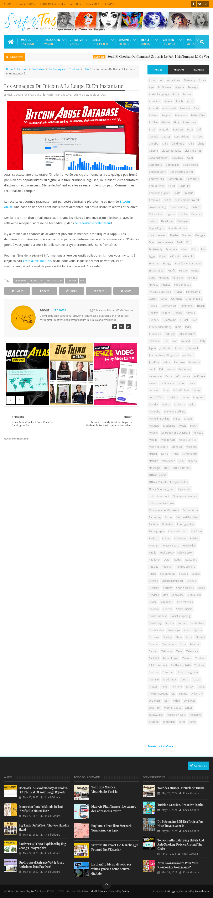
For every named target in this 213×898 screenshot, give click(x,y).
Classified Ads (193, 150)
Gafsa (163, 298)
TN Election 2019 (181, 665)
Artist (190, 101)
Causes (166, 136)
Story (7, 4)
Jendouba (165, 348)
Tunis (164, 686)
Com (190, 157)
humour (190, 312)
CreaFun (188, 193)
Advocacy (189, 80)
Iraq (174, 341)
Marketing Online (159, 418)
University (197, 693)
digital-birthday (177, 228)
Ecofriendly (155, 249)
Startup (167, 637)
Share (45, 290)
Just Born (187, 355)
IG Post (183, 319)
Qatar (167, 559)
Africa (202, 80)
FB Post (153, 284)
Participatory (190, 510)
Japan (152, 348)
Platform (22, 69)
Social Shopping (180, 616)
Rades (178, 559)
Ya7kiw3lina (156, 714)
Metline (153, 432)
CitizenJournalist (171, 150)
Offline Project (157, 475)
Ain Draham (165, 87)
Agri (151, 87)
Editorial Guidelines (52, 4)
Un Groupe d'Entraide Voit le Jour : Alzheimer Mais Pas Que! (41, 864)
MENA (193, 425)
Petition (153, 524)
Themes (157, 69)
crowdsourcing (179, 207)
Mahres (166, 404)
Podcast (154, 538)
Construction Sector (181, 171)
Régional (167, 566)
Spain (186, 630)
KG (177, 376)
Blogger (173, 891)
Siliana (153, 602)
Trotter (153, 686)
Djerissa (187, 235)
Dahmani (196, 214)
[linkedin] (206, 4)
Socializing (155, 623)
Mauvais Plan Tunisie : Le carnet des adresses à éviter (113, 808)
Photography (157, 531)
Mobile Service (187, 439)
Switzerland (169, 644)
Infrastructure (186, 334)
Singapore (166, 602)
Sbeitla (196, 573)
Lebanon (154, 390)
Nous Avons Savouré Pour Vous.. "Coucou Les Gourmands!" (178, 865)
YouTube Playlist (176, 714)
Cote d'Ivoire (157, 185)
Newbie (153, 460)
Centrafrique (181, 136)
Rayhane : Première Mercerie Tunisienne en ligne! (111, 828)
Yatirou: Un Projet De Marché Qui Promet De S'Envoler (114, 847)
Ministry (198, 432)
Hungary (154, 319)
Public (152, 552)
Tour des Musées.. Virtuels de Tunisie (104, 789)
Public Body (167, 552)
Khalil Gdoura (99, 891)
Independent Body (160, 327)
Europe (183, 270)
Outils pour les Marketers (164, 510)
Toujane (154, 672)
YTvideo (154, 721)
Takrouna (166, 651)
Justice (166, 362)
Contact (110, 4)
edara (184, 249)
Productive (38, 69)
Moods (27, 41)
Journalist (192, 348)
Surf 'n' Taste (38, 891)
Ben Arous (181, 115)
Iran (165, 341)
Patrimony (155, 517)
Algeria (179, 87)
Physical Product (178, 531)
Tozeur (196, 679)
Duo (151, 242)
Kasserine (194, 362)
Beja (196, 108)
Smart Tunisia (184, 609)
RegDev (153, 566)
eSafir (171, 270)
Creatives (154, 200)
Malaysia (179, 404)
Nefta (164, 453)
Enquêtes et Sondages (188, 263)
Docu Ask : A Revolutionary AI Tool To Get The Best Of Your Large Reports (43, 790)
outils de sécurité (159, 496)
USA (86, 69)
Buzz (190, 129)
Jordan (179, 348)
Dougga (200, 235)
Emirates (154, 263)
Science (153, 580)
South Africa (197, 623)
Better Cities (198, 115)
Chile (191, 143)
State (179, 637)
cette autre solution (37, 261)
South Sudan (156, 630)
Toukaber (168, 672)
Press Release (171, 545)
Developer (167, 221)
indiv (188, 327)
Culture (196, 207)
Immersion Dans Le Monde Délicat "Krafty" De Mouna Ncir (41, 809)
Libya (166, 390)
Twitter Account (158, 693)
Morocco (191, 446)
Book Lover (189, 122)
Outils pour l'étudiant (185, 496)
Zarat (181, 721)
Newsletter (168, 460)
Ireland (185, 341)
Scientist (192, 580)
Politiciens (180, 538)
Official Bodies (182, 468)
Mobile (153, 439)
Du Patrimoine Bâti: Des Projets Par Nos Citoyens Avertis (180, 824)
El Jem (162, 256)
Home (9, 69)
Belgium (166, 115)
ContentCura (175, 178)
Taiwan (153, 651)
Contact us (200, 765)
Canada (153, 136)
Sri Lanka (154, 637)
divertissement (157, 235)
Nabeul (153, 453)
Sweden (154, 644)
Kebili (152, 369)
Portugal (154, 545)
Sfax (165, 594)
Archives (198, 69)
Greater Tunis (194, 298)
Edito (194, 249)
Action (152, 80)
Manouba (154, 411)
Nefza (175, 453)
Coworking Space (159, 193)
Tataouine (192, 651)
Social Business (158, 616)
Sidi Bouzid (194, 594)
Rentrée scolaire (185, 566)
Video (176, 700)
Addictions (173, 80)
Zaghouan (168, 721)
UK (173, 693)
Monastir (177, 446)
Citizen (170, 41)
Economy (171, 249)
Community (92, 4)
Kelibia (171, 369)
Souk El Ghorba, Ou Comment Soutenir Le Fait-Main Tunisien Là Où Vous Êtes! (145, 56)
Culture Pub (156, 214)
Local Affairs (156, 397)
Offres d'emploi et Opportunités (168, 482)
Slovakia (154, 609)
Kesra (168, 376)
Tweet (19, 290)
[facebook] (193, 4)
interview (154, 341)
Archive (187, 94)
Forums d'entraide (160, 291)
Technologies (57, 69)
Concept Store (157, 171)
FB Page (192, 277)
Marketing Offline (174, 411)
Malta (191, 404)
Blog (176, 122)
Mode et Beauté (158, 446)
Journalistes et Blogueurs (164, 355)
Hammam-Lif (168, 305)
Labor (181, 383)
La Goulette (167, 383)
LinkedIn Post (181, 390)
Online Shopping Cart (162, 489)
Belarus (153, 115)
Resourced (51, 41)
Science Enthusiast (172, 580)
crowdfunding (157, 207)
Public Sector (185, 552)
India (178, 327)
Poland (166, 538)
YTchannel (195, 714)
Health (201, 305)
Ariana (168, 101)
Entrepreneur (157, 270)
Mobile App (168, 439)
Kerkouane (155, 376)
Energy (167, 263)
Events (195, 270)
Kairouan (179, 362)
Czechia (183, 214)
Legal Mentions (25, 4)
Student (200, 637)
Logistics (173, 397)
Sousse (182, 623)
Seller (101, 41)
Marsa (177, 418)
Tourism (154, 679)
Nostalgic (154, 468)
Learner (125, 41)
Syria (183, 644)
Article (179, 101)
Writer (188, 707)
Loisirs (185, 397)
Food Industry (182, 284)
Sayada (183, 573)
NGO (181, 460)
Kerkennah (184, 369)
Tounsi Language (187, 672)
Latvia (192, 383)
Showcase (178, 594)
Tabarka (194, 644)
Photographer (185, 524)
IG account (169, 319)
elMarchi (188, 256)
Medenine (169, 425)
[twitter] (200, 4)
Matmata (154, 425)
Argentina (155, 101)
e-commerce (165, 242)
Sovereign (174, 630)
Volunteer (189, 700)
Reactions (191, 559)
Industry (170, 334)
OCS (166, 468)
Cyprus (170, 214)
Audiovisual (169, 108)
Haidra (153, 305)
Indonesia (155, 334)
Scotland (154, 587)
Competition (190, 164)
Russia (152, 573)
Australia (185, 108)
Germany (176, 298)
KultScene (199, 376)
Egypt (152, 256)
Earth (180, 242)
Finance (165, 284)
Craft (177, 193)
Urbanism (155, 700)
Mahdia (153, 404)
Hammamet (186, 305)
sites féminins (185, 602)
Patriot (169, 517)
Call (199, 129)
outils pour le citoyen (161, 503)
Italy (202, 341)
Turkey (189, 686)
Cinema (153, 150)
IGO (194, 319)
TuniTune (176, 686)
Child (165, 143)
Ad (161, 80)
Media (182, 425)
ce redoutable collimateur (93, 223)
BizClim (153, 122)
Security (167, 587)
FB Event (164, 277)
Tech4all (154, 658)
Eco (188, 242)
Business (82, 56)
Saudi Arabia (167, 573)
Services (154, 594)
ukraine (182, 693)
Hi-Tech (165, 312)
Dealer (147, 41)
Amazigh (193, 87)
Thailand (200, 658)
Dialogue (182, 221)
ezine (152, 277)
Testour (186, 658)
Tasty (179, 651)
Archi (176, 94)
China (201, 143)
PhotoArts (167, 524)
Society (169, 623)
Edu (203, 249)
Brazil (152, 129)
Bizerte (165, 122)
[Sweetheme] (114, 326)
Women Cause (172, 707)
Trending (178, 69)
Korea (186, 376)
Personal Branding (187, 517)
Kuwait (153, 383)
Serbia (201, 587)
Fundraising (193, 291)
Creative (76, 41)
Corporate (192, 178)
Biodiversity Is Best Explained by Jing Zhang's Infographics (42, 846)
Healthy (153, 312)
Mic (190, 41)
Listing (197, 390)
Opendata (184, 489)
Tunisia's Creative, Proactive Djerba (180, 805)
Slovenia (167, 609)
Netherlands (189, 453)
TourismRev (169, 679)
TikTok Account (158, 665)
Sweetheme (202, 891)
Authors (75, 4)
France (178, 291)
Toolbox (74, 69)
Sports (198, 630)
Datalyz (126, 891)
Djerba (174, 235)
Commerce (155, 164)
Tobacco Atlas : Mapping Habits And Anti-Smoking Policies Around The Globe (180, 844)
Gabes (153, 298)
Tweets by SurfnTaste (160, 746)
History (178, 312)
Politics (194, 538)
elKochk (174, 256)
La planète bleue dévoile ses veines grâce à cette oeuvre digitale (111, 868)
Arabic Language (159, 94)
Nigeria (192, 460)
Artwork (154, 108)
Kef (161, 369)
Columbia (177, 157)
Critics (167, 200)
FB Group (178, 277)
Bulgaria (164, 129)
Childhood (178, 143)
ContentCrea (156, 178)
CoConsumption (158, 157)
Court (171, 185)
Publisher (154, 559)
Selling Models (185, 587)
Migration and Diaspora (175, 432)
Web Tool (154, 707)
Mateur (188, 418)
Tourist (184, 679)
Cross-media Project (187, 200)
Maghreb (198, 397)
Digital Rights (157, 228)
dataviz (153, 221)
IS (195, 341)
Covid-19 (184, 185)
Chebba (153, 143)
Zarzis (192, 721)
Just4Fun (154, 362)
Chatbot (198, 136)
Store (189, 637)
